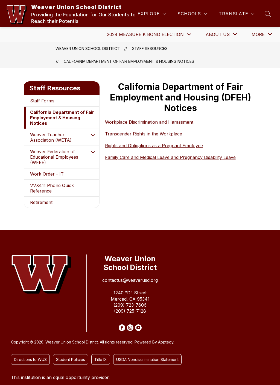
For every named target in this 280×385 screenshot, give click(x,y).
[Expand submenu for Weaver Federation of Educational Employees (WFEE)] (93, 152)
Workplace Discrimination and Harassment (149, 122)
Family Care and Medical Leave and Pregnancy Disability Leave (170, 157)
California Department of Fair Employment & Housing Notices (129, 61)
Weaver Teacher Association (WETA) (51, 137)
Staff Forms (42, 100)
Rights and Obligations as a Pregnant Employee (154, 145)
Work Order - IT (47, 174)
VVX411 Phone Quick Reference (52, 188)
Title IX (100, 359)
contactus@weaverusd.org (130, 280)
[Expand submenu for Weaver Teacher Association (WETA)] (93, 135)
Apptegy (165, 342)
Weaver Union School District (88, 48)
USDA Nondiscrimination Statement (147, 359)
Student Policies (70, 359)
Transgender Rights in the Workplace (143, 134)
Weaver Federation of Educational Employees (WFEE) (54, 157)
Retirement (41, 202)
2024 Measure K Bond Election (145, 34)
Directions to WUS (30, 359)
